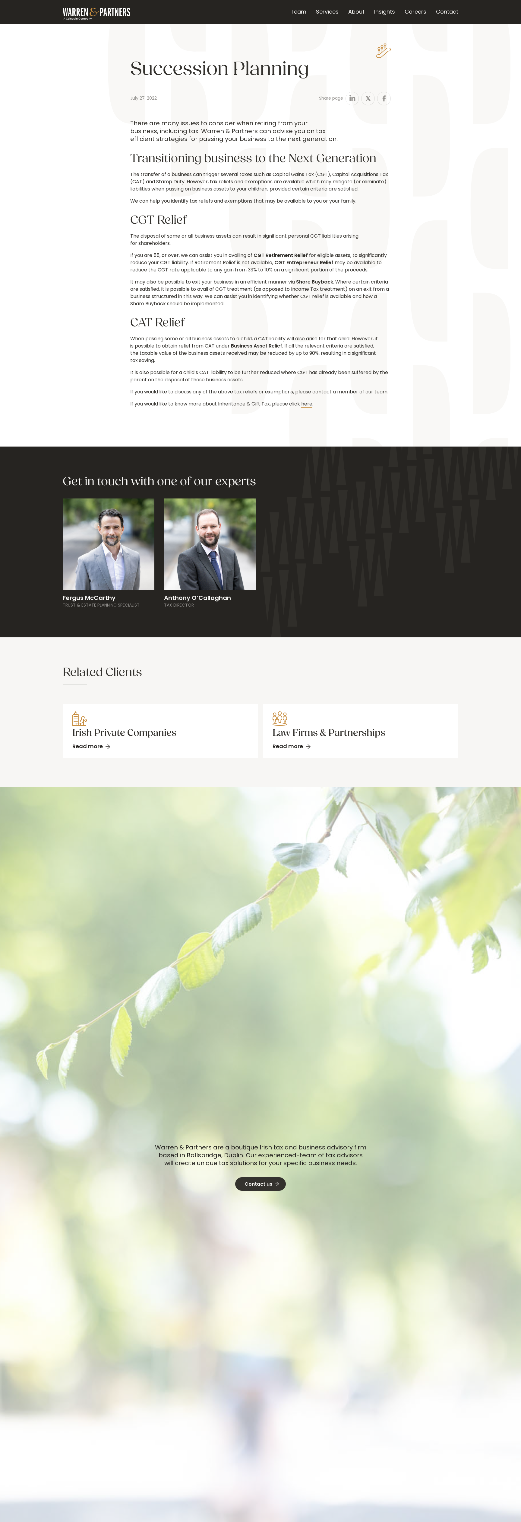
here (306, 404)
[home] (96, 12)
